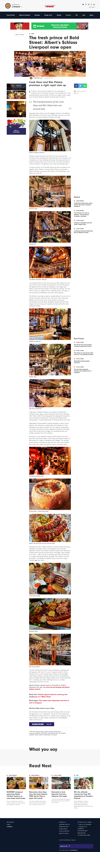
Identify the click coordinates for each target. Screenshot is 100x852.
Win (77, 15)
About (91, 15)
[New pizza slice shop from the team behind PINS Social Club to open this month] (39, 791)
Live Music (54, 734)
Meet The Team (64, 833)
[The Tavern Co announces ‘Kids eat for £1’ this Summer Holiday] (83, 352)
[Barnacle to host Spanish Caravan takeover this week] (61, 791)
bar (59, 733)
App (83, 15)
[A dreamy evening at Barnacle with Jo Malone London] (83, 230)
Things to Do (48, 15)
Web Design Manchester (65, 850)
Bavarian (63, 733)
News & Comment (24, 15)
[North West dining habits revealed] (83, 360)
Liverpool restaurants (34, 733)
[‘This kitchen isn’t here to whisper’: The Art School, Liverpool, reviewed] (83, 213)
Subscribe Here (63, 826)
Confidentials (38, 78)
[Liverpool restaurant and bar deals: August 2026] (83, 222)
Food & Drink (11, 15)
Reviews (37, 15)
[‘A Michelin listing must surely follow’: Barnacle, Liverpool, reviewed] (83, 203)
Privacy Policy (63, 829)
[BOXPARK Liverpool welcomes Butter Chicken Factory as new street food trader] (16, 791)
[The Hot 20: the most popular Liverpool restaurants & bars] (83, 344)
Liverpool (9, 826)
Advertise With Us (64, 824)
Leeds (8, 824)
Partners (68, 15)
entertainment (47, 734)
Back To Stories (19, 34)
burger (36, 734)
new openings (51, 733)
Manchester (10, 822)
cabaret (41, 734)
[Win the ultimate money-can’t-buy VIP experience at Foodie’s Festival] (83, 791)
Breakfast (31, 734)
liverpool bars (57, 731)
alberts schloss (40, 731)
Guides (59, 15)
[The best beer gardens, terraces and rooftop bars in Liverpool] (83, 369)
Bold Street (44, 733)
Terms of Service (64, 831)
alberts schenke (49, 731)
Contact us (62, 822)
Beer (57, 733)
